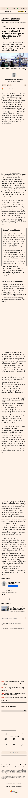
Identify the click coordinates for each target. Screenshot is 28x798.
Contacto (8, 783)
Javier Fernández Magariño (14, 79)
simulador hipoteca (14, 735)
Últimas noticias (6, 678)
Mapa (7, 786)
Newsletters (13, 786)
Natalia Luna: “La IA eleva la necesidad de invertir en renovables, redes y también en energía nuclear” (13, 699)
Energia (17, 22)
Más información (4, 624)
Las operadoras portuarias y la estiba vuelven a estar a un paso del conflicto (18, 608)
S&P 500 (13, 8)
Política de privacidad (16, 784)
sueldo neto (22, 735)
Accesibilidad (23, 784)
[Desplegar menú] (2, 11)
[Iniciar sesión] (25, 11)
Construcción (23, 22)
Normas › (25, 599)
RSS (9, 786)
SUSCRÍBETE (20, 11)
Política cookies (18, 783)
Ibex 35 (3, 8)
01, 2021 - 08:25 (15, 81)
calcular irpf (5, 735)
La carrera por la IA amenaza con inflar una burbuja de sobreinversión (13, 694)
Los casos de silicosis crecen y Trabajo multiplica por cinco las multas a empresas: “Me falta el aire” (13, 683)
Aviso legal (12, 783)
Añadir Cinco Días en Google (9, 88)
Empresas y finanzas (10, 19)
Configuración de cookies (6, 784)
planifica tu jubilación (5, 741)
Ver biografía (11, 585)
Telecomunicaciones (10, 22)
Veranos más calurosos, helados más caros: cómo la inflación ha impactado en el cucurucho (12, 689)
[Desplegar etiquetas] (25, 618)
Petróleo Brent (24, 8)
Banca (3, 22)
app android (22, 747)
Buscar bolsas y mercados (8, 706)
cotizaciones (5, 747)
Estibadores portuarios (6, 618)
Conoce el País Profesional (14, 752)
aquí (23, 628)
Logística (15, 618)
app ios (14, 747)
